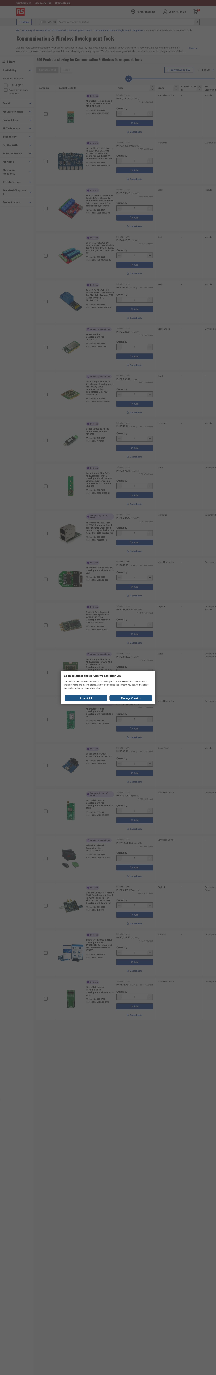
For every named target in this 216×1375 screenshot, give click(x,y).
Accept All (86, 698)
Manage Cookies (130, 698)
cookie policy (74, 688)
